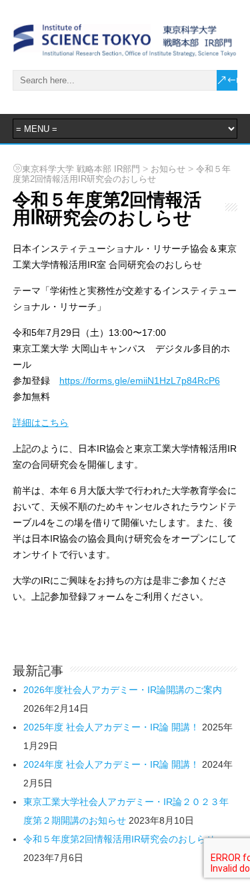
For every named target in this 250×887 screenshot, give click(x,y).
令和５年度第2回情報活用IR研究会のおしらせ (119, 839)
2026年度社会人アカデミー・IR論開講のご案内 (122, 689)
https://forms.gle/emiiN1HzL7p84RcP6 (139, 380)
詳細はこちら (41, 422)
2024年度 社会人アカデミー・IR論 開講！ (111, 764)
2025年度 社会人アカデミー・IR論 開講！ (111, 727)
